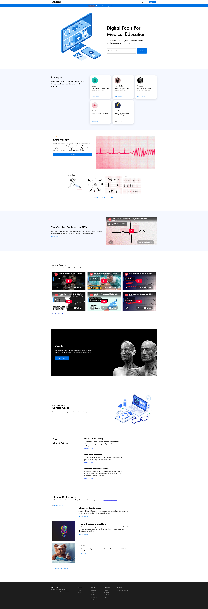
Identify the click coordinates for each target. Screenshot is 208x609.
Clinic (92, 592)
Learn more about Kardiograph (104, 197)
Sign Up (142, 51)
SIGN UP (152, 2)
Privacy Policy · (61, 591)
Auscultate (93, 590)
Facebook (106, 595)
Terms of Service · (54, 591)
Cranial (92, 595)
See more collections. (110, 500)
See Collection (83, 516)
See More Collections (59, 568)
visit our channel (93, 268)
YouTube (106, 590)
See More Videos (57, 314)
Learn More (62, 358)
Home (79, 590)
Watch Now (55, 236)
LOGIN (144, 2)
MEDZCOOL (56, 2)
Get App (73, 154)
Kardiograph (94, 597)
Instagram (106, 592)
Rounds (92, 599)
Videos (79, 592)
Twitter (105, 597)
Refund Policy (66, 591)
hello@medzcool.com (122, 590)
